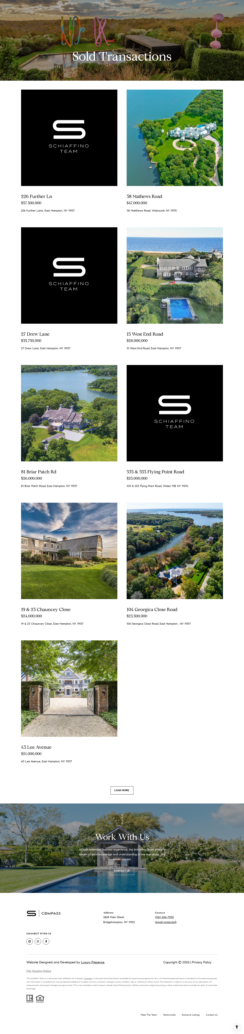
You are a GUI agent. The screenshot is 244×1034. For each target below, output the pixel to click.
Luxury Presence (92, 962)
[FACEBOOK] (46, 941)
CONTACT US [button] (122, 870)
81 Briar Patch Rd (38, 472)
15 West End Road (145, 334)
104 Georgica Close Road (152, 609)
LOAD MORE (122, 790)
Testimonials (169, 1014)
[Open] (69, 138)
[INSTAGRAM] (38, 941)
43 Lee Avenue (36, 747)
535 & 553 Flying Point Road (155, 472)
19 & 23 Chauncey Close (46, 609)
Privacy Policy (201, 962)
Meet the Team (149, 1014)
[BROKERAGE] (29, 941)
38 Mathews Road (144, 196)
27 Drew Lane (35, 334)
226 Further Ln (36, 196)
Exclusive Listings (191, 1014)
